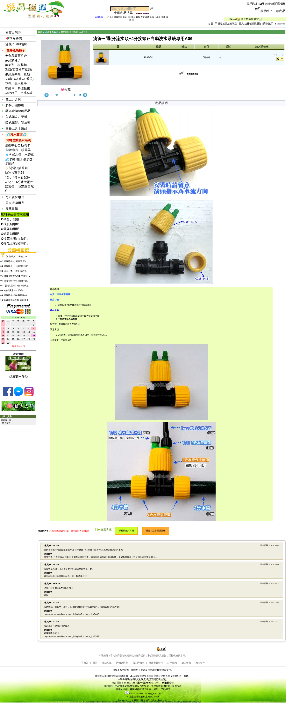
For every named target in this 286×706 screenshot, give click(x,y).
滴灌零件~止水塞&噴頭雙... (17, 266)
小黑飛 (158, 17)
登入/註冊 (244, 23)
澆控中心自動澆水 (17, 145)
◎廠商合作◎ (18, 376)
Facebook (280, 23)
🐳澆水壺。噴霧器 (18, 150)
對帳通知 (256, 23)
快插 (111, 17)
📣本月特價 (13, 38)
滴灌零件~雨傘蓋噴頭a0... (16, 295)
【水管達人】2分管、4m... (17, 256)
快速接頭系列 (14, 172)
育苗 (143, 17)
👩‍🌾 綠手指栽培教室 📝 (230, 19)
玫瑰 (152, 17)
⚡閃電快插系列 (16, 168)
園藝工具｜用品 (16, 128)
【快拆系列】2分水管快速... (17, 285)
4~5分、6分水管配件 (19, 182)
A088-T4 (84, 32)
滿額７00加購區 (16, 44)
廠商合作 (200, 662)
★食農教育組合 (16, 55)
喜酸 (125, 17)
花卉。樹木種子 (16, 83)
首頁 (210, 23)
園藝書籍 (11, 208)
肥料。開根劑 (14, 105)
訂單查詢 (172, 662)
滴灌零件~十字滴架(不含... (16, 281)
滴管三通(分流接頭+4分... (16, 271)
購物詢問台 (122, 662)
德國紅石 (118, 17)
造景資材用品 (14, 197)
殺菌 (138, 17)
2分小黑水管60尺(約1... (15, 290)
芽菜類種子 (13, 60)
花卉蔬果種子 (15, 50)
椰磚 (147, 17)
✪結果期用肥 (10, 233)
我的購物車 (138, 662)
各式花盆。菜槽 (16, 116)
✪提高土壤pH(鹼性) (14, 238)
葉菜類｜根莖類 (16, 65)
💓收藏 (66, 89)
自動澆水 (131, 17)
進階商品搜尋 (125, 13)
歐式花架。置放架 (17, 122)
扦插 (163, 17)
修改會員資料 (156, 662)
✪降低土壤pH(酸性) (14, 243)
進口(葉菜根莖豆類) (18, 69)
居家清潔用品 (14, 203)
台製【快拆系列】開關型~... (17, 276)
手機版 (219, 23)
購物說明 (268, 23)
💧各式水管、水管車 (19, 154)
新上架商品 (230, 23)
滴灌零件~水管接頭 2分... (16, 261)
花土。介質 (13, 99)
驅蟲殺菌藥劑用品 (17, 111)
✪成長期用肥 (10, 224)
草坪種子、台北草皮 (19, 93)
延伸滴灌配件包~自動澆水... (17, 300)
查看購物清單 (192, 74)
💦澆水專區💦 (16, 134)
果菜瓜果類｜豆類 (17, 74)
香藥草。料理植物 (17, 88)
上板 (107, 17)
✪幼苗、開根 (10, 219)
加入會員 (186, 662)
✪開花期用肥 (10, 229)
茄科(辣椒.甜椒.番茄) (19, 79)
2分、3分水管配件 (17, 177)
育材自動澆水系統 (18, 140)
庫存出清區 (13, 32)
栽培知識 (106, 662)
